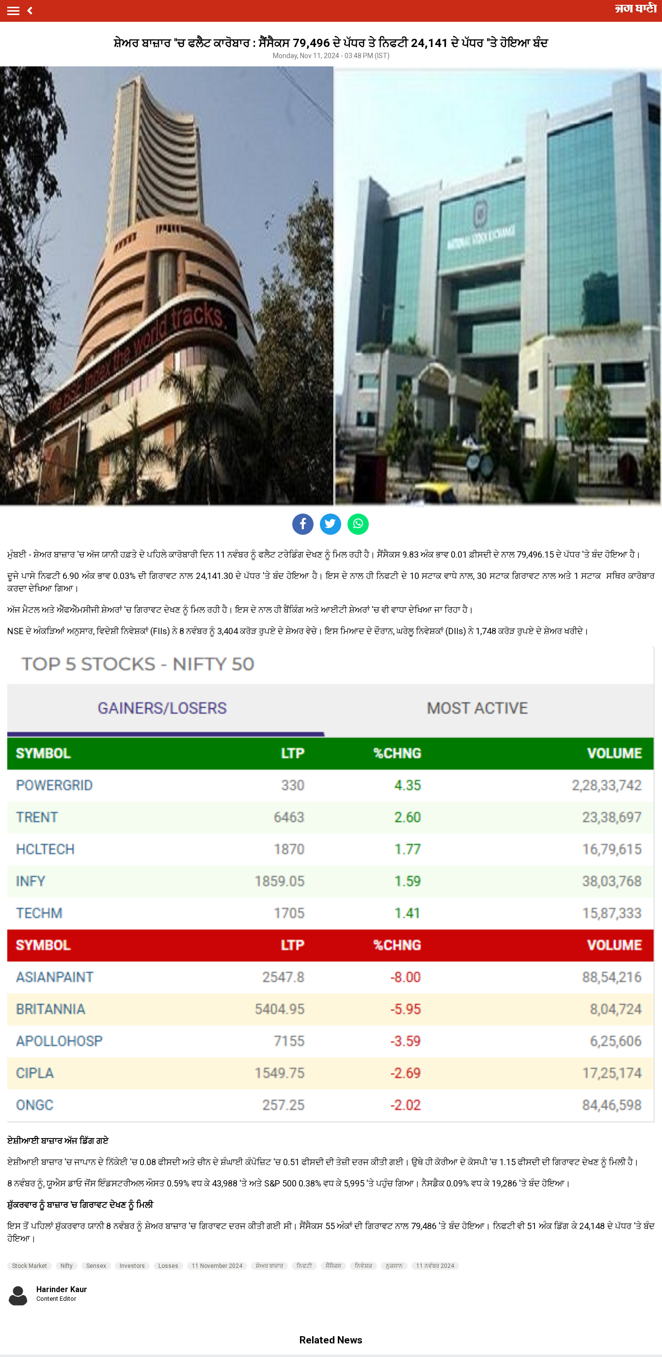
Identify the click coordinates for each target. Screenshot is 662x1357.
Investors (132, 1266)
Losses (168, 1266)
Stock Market (29, 1266)
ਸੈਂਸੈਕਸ (333, 1266)
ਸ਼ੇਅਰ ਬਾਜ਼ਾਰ (269, 1266)
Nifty (67, 1266)
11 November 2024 (217, 1266)
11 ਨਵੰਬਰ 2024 (435, 1266)
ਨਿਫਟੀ (304, 1266)
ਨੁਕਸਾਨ (394, 1266)
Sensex (96, 1266)
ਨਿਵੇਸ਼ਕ (363, 1266)
